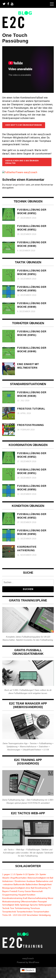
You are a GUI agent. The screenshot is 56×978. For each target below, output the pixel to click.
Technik (5, 908)
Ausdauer (31, 881)
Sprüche (34, 905)
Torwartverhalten (41, 911)
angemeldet (19, 185)
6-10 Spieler (29, 874)
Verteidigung (45, 915)
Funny (21, 891)
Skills (17, 905)
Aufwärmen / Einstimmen (14, 881)
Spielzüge (24, 905)
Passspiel (42, 901)
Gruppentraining (10, 895)
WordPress (34, 962)
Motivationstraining (11, 901)
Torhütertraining (22, 908)
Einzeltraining (41, 888)
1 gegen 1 (7, 874)
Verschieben (32, 915)
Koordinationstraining (12, 898)
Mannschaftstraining (37, 898)
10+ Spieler (40, 874)
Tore (12, 908)
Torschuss (35, 908)
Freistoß (13, 891)
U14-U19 (21, 915)
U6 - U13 (12, 915)
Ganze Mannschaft (34, 891)
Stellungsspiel (44, 905)
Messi (50, 898)
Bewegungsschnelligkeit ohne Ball (18, 888)
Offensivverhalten (29, 901)
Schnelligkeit (8, 905)
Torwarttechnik (9, 911)
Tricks (5, 915)
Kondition (31, 895)
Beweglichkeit (45, 884)
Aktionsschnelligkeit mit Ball (40, 878)
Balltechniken (32, 884)
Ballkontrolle (19, 884)
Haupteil (22, 895)
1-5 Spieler (17, 874)
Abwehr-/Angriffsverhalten (14, 878)
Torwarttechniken (25, 911)
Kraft (25, 898)
